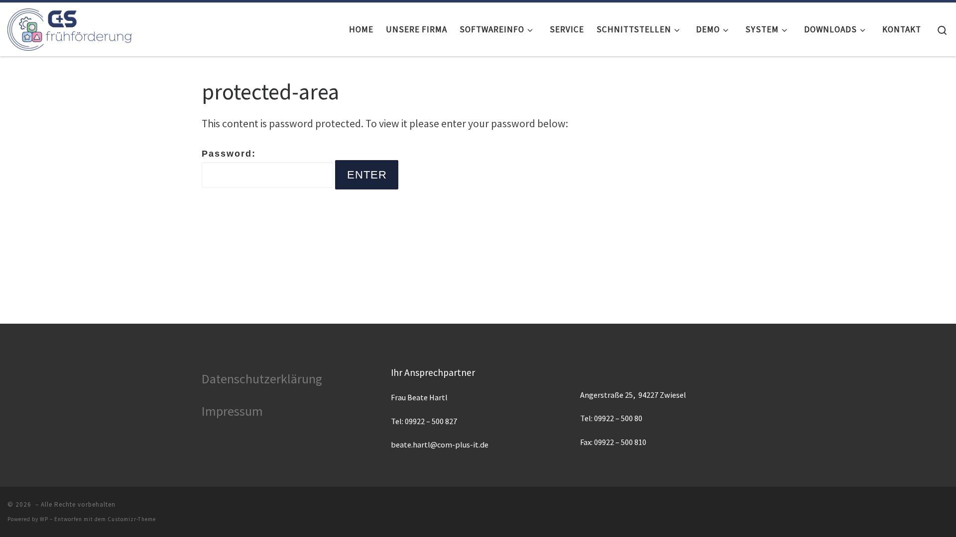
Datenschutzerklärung (262, 378)
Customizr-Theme (132, 519)
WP (44, 519)
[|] (69, 27)
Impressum (232, 411)
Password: (229, 154)
